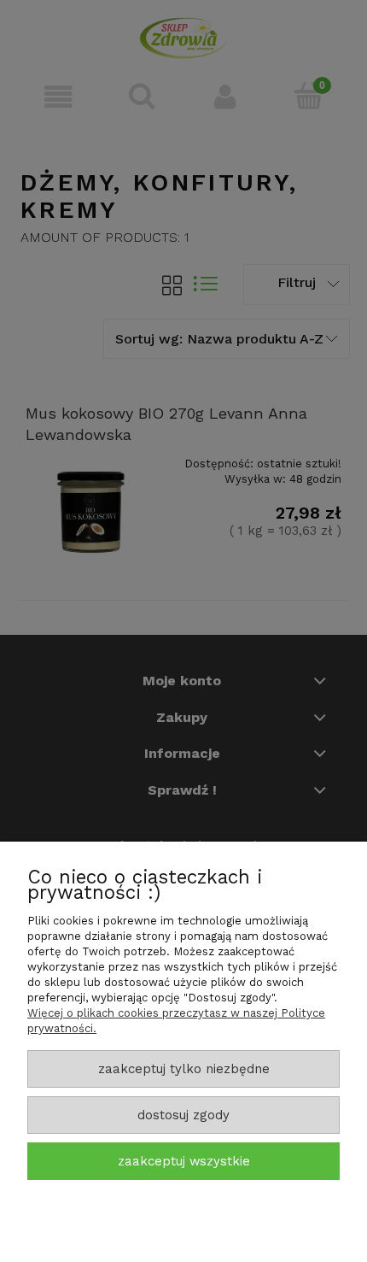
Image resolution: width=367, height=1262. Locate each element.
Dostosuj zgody (183, 1115)
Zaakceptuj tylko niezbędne (184, 1069)
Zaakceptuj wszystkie (184, 1161)
